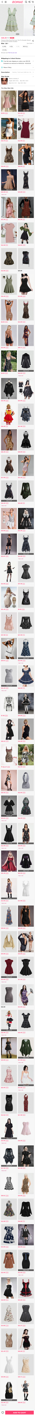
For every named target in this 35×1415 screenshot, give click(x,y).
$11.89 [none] (3, 1402)
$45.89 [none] (20, 1351)
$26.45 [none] (3, 452)
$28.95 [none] (20, 452)
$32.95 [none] (3, 1032)
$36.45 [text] (3, 38)
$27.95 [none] (20, 1168)
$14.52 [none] (3, 1115)
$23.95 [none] (20, 400)
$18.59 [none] (20, 166)
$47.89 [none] (20, 584)
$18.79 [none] (3, 141)
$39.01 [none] (3, 1195)
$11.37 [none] (5, 767)
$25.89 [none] (20, 270)
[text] (17, 20)
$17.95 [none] (20, 900)
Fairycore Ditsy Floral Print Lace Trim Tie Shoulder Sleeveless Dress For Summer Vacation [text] (16, 41)
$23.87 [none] (3, 556)
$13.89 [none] (20, 296)
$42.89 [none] (3, 426)
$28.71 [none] (20, 347)
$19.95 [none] (3, 530)
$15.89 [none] (20, 192)
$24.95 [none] (3, 1060)
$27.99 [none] (20, 426)
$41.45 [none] (3, 873)
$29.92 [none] (3, 928)
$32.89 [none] (20, 503)
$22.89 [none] (3, 1007)
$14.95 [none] (3, 584)
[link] (26, 2)
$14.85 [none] (3, 1325)
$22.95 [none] (3, 400)
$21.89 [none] (20, 219)
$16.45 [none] (3, 296)
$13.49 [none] (20, 113)
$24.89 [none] (3, 954)
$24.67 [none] (3, 660)
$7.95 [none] (2, 715)
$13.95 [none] (20, 322)
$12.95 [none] (3, 270)
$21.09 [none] (3, 219)
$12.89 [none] (3, 1221)
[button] (2, 2)
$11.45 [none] (3, 688)
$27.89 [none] (20, 635)
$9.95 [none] (2, 113)
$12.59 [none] (20, 141)
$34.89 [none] (20, 715)
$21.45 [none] (20, 477)
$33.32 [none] (3, 792)
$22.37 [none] (20, 1325)
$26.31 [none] (3, 741)
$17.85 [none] (3, 477)
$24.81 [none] (3, 818)
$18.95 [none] (3, 166)
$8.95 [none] (2, 322)
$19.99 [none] (3, 192)
